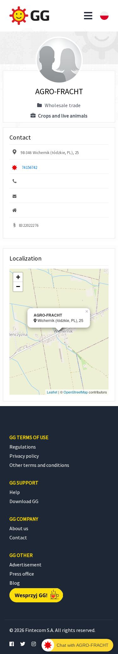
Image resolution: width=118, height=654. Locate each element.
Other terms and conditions (39, 465)
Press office (21, 574)
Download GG (23, 501)
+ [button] (18, 277)
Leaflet (52, 391)
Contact (18, 537)
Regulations (22, 447)
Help (14, 492)
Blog (14, 583)
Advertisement (25, 564)
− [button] (18, 286)
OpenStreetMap (76, 391)
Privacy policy (24, 456)
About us (18, 528)
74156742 (29, 167)
